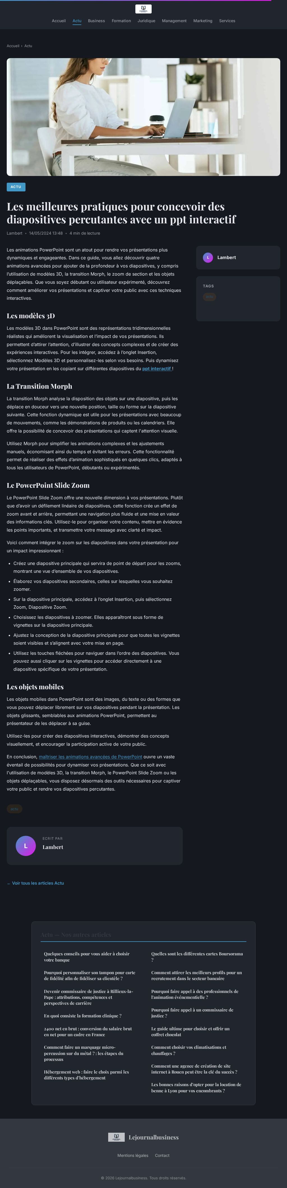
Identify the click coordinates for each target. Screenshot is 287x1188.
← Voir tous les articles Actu (35, 883)
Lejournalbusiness (154, 1137)
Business (96, 20)
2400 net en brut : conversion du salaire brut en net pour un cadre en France (88, 1031)
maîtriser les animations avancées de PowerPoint (90, 756)
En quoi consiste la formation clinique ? (82, 1015)
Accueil (59, 20)
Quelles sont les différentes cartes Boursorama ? (197, 956)
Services (227, 20)
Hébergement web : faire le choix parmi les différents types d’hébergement (86, 1075)
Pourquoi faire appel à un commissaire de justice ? (192, 1012)
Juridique (146, 20)
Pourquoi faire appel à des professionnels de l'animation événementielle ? (195, 994)
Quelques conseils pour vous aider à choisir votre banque (86, 956)
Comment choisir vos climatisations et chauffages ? (188, 1050)
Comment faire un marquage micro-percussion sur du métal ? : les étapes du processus (83, 1053)
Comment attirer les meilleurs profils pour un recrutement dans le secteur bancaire (196, 975)
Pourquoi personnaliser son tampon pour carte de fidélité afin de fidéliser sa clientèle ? (89, 975)
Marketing (202, 20)
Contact (162, 1155)
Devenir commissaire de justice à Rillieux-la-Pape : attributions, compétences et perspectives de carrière (88, 997)
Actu (77, 20)
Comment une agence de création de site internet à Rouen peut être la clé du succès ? (194, 1069)
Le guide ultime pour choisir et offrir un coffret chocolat (190, 1031)
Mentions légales (132, 1155)
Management (174, 20)
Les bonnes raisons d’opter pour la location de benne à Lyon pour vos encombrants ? (196, 1087)
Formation (121, 20)
